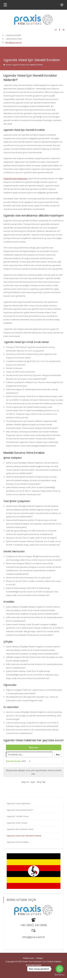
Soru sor (33, 747)
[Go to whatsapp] (59, 969)
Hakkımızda (28, 958)
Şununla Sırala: (16, 761)
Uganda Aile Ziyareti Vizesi (20, 829)
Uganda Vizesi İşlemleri (18, 803)
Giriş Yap (41, 782)
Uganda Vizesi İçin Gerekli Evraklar (24, 835)
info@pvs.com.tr (13, 42)
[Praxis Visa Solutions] (33, 24)
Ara (58, 754)
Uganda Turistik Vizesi (18, 816)
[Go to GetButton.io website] (60, 975)
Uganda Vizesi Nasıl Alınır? (20, 810)
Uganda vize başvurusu (15, 178)
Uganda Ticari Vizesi (17, 822)
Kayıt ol (25, 782)
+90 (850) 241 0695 (33, 925)
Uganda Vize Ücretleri (18, 842)
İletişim (40, 958)
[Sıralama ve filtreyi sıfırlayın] (30, 761)
